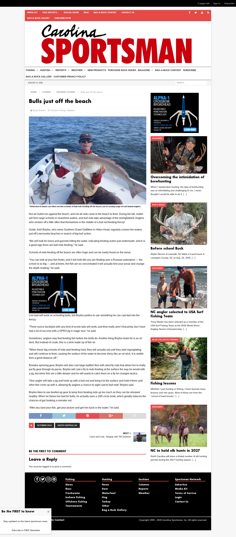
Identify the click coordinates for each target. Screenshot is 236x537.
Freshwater (73, 493)
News (69, 485)
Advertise (181, 485)
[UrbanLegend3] (53, 311)
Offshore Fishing (76, 502)
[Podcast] (208, 13)
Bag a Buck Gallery (114, 510)
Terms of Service (185, 493)
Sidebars (71, 110)
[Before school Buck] (179, 223)
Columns (144, 485)
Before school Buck (167, 248)
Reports (143, 489)
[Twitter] (196, 13)
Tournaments (74, 506)
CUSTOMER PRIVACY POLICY (70, 76)
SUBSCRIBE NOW (62, 18)
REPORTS (61, 70)
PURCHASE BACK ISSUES (122, 70)
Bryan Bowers (39, 110)
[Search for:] (191, 82)
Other (105, 506)
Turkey (106, 502)
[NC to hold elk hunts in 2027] (179, 426)
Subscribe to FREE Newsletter (26, 530)
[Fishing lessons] (179, 358)
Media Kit (32, 13)
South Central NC (67, 425)
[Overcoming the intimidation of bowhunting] (179, 155)
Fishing (46, 92)
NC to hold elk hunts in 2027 (175, 451)
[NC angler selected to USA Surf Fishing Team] (179, 287)
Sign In (216, 3)
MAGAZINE (144, 70)
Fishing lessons (163, 383)
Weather (144, 493)
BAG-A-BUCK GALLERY (38, 18)
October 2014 (44, 425)
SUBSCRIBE (189, 70)
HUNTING (45, 70)
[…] (185, 194)
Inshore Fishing (58, 110)
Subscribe (229, 3)
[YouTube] (202, 13)
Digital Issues (71, 13)
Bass (68, 489)
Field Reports (49, 13)
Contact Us (127, 13)
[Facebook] (189, 13)
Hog (104, 497)
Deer (105, 489)
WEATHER (77, 70)
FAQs (86, 13)
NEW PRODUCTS (97, 70)
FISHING (30, 70)
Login (178, 497)
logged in (47, 466)
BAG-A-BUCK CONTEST (105, 13)
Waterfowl (109, 493)
